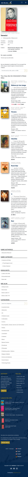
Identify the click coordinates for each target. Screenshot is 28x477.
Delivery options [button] (5, 442)
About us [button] (4, 390)
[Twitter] (11, 468)
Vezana (13, 112)
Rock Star (14, 166)
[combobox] (13, 70)
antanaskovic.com (17, 472)
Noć (12, 221)
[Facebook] (14, 468)
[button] (25, 2)
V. (11, 194)
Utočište (14, 139)
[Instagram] (17, 468)
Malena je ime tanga (18, 85)
